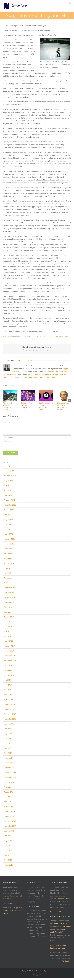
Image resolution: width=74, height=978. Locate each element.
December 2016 (10, 772)
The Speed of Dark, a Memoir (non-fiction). (40, 377)
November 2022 (10, 505)
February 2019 (9, 646)
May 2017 (7, 748)
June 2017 (8, 743)
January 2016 (9, 816)
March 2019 (8, 641)
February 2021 (9, 539)
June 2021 (8, 529)
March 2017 (8, 758)
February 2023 (9, 500)
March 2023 (8, 495)
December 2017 (10, 714)
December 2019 (10, 597)
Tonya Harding (59, 336)
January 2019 (9, 651)
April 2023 (8, 490)
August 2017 (9, 733)
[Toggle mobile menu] (70, 3)
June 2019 (8, 626)
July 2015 (7, 845)
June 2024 (8, 466)
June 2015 (8, 850)
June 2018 (8, 685)
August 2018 (9, 675)
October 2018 (9, 665)
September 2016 (10, 787)
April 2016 (8, 802)
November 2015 (10, 826)
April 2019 (8, 636)
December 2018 (10, 656)
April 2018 (8, 695)
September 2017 (10, 729)
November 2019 (10, 602)
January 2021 (9, 544)
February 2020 (9, 588)
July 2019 (7, 622)
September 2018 (10, 670)
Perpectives (35, 336)
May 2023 (7, 485)
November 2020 (10, 553)
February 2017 (9, 763)
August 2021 (9, 519)
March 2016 (8, 806)
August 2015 (9, 840)
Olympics (52, 336)
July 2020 (7, 568)
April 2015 (8, 860)
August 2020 (9, 563)
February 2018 (9, 704)
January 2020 (9, 592)
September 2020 (10, 558)
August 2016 (9, 792)
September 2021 (10, 515)
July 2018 (7, 680)
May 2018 (7, 690)
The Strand (66, 926)
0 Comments (67, 336)
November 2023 (10, 476)
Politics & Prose (59, 923)
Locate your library (57, 912)
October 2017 (9, 724)
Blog (31, 336)
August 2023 (9, 480)
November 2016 (10, 777)
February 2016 (9, 811)
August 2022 (9, 510)
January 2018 (9, 709)
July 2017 (7, 738)
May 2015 (7, 855)
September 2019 (10, 612)
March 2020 (8, 583)
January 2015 (9, 870)
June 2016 (8, 797)
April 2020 (8, 578)
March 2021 (8, 534)
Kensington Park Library (61, 899)
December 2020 (10, 549)
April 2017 (8, 753)
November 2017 (10, 719)
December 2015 (10, 821)
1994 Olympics (46, 336)
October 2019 (9, 607)
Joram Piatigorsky (8, 336)
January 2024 (9, 471)
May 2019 (7, 631)
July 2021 (7, 524)
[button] (4, 400)
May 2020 (7, 573)
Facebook (65, 961)
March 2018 (8, 699)
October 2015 (9, 831)
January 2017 (9, 768)
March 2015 (8, 865)
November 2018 (10, 661)
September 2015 (10, 836)
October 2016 (9, 782)
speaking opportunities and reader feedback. (12, 910)
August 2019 (9, 617)
